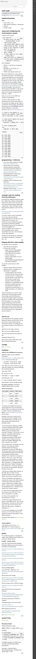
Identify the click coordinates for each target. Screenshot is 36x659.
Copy (21, 38)
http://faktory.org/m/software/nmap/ (11, 85)
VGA (17, 525)
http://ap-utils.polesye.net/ (16, 109)
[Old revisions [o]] (34, 9)
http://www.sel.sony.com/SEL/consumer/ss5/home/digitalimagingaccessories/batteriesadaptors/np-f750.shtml (13, 554)
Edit (22, 16)
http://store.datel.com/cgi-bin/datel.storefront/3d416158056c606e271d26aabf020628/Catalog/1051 (12, 594)
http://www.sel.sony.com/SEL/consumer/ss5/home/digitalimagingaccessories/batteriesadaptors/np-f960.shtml (13, 564)
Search (22, 6)
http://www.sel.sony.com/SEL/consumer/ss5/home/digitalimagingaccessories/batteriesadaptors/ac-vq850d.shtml (13, 579)
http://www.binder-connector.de (14, 412)
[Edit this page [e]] (34, 7)
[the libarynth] (4, 1)
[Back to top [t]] (34, 14)
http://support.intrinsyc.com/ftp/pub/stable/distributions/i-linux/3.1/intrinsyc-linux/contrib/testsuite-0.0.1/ (13, 185)
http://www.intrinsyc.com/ (16, 15)
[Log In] (34, 1)
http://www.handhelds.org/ (10, 163)
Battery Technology (9, 614)
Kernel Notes (5, 620)
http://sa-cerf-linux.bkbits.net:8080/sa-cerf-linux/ (13, 190)
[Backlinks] (34, 12)
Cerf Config (7, 347)
